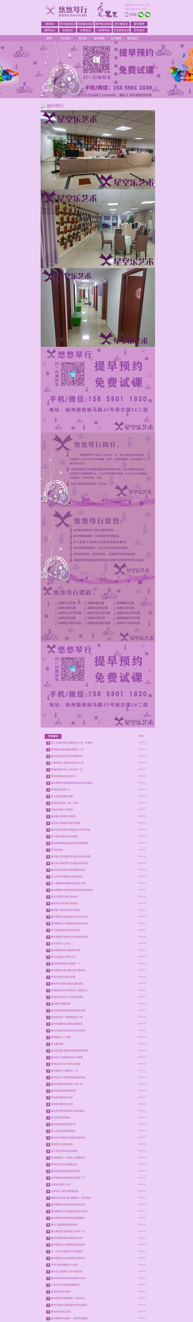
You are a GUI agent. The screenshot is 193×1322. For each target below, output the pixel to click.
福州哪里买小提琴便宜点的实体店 (69, 923)
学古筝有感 (57, 1044)
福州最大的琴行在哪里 (63, 816)
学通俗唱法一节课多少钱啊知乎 (68, 1157)
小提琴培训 (103, 30)
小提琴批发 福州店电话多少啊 (67, 762)
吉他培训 (67, 30)
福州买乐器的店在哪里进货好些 (68, 1137)
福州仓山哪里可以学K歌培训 (66, 1271)
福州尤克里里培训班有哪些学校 (68, 870)
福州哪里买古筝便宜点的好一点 (68, 1231)
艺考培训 (139, 30)
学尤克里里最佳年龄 (62, 796)
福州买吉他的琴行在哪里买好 (67, 756)
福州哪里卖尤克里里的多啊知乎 (68, 1258)
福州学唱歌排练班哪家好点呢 (67, 1238)
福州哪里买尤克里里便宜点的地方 (69, 1211)
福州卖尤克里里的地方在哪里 (67, 1057)
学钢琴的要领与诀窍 (62, 1104)
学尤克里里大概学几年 (63, 957)
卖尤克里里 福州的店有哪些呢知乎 (69, 1050)
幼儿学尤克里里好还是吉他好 (67, 876)
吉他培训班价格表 (60, 1291)
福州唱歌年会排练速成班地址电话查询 (72, 783)
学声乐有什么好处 (60, 943)
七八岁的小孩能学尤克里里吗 (67, 1251)
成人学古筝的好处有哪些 (64, 1151)
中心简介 (65, 38)
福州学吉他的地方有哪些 (64, 903)
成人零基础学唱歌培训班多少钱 (68, 883)
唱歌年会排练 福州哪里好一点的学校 (71, 1198)
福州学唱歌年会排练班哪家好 (67, 1023)
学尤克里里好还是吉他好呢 (65, 930)
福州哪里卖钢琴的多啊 (63, 1090)
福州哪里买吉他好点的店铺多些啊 (69, 936)
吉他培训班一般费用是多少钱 (67, 1017)
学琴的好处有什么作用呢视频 (67, 997)
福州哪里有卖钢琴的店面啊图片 (68, 1218)
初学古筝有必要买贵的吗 (64, 896)
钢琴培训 (49, 30)
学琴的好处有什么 (60, 789)
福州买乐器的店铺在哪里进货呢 (68, 1010)
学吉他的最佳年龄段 (62, 1097)
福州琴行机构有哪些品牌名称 (67, 983)
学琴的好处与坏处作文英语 (65, 1064)
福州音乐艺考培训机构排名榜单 (68, 1077)
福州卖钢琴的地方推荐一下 (65, 963)
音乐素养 (139, 23)
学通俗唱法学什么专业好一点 (67, 769)
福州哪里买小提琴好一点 (64, 1070)
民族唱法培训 (85, 23)
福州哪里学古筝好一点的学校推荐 (69, 1318)
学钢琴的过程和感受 (62, 1144)
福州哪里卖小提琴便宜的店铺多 (68, 1244)
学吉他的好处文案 (60, 1311)
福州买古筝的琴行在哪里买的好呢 (69, 863)
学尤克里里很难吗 (60, 1117)
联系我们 (132, 38)
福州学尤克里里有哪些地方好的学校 (70, 829)
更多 (141, 736)
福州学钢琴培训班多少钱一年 (67, 1084)
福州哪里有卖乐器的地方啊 (65, 950)
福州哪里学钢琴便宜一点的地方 (68, 1298)
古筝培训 (85, 30)
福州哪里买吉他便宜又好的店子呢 (69, 916)
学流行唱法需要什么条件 (64, 1264)
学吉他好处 (57, 849)
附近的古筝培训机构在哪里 (65, 823)
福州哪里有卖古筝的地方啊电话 (68, 970)
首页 (49, 38)
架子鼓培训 (121, 23)
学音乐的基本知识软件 (63, 776)
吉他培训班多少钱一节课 (64, 803)
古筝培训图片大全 (60, 1184)
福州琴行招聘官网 (60, 1003)
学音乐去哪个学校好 (62, 809)
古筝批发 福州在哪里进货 (65, 1191)
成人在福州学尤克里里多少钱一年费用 (72, 742)
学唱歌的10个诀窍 (61, 1037)
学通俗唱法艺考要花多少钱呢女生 (69, 990)
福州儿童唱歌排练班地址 (64, 1224)
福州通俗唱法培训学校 (63, 1124)
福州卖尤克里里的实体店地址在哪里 (70, 856)
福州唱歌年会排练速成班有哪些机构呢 (72, 890)
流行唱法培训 (68, 23)
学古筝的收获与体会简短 (64, 836)
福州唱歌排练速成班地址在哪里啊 (69, 843)
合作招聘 (116, 38)
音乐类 (83, 38)
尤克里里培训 (121, 30)
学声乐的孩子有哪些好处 (64, 1164)
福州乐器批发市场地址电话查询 (68, 1030)
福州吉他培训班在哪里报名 (65, 1171)
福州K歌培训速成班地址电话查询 (69, 1305)
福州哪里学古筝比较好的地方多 (68, 1204)
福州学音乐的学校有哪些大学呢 (68, 1278)
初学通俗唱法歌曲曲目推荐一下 (68, 1177)
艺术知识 (53, 736)
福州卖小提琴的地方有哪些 (65, 910)
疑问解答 (99, 38)
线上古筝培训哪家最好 (63, 1131)
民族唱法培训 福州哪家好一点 (67, 749)
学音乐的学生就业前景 (63, 977)
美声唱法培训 (103, 23)
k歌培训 (49, 23)
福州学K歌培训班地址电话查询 (68, 1110)
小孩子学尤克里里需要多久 (65, 1285)
